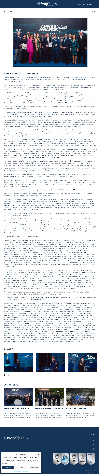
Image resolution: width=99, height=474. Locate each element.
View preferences (34, 467)
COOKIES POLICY (90, 472)
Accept (8, 467)
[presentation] (4, 375)
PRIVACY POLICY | (90, 470)
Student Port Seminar (76, 408)
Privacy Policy (25, 471)
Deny (21, 467)
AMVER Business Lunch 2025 (49, 408)
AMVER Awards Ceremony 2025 (16, 409)
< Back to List (7, 12)
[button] (39, 454)
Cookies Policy (17, 471)
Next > (94, 12)
